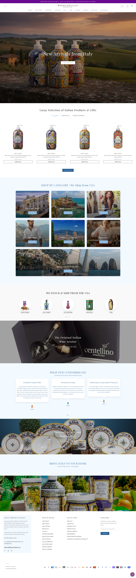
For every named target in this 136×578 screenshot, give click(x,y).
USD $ (5, 6)
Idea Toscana (46, 542)
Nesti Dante (45, 539)
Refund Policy (71, 544)
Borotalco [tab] (65, 131)
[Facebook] (4, 566)
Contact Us (70, 539)
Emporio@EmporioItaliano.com (12, 563)
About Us (69, 537)
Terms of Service (72, 547)
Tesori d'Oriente (47, 562)
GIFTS (64, 10)
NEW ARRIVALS (104, 10)
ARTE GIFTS (94, 10)
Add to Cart (18, 177)
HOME (70, 10)
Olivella (44, 547)
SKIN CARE (57, 10)
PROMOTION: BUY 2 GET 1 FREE (68, 362)
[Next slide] (133, 322)
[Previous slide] (3, 322)
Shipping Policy (71, 542)
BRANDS (30, 10)
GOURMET (77, 10)
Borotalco (45, 544)
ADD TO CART (68, 70)
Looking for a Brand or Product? (77, 555)
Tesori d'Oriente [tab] (78, 131)
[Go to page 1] (66, 332)
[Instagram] (11, 566)
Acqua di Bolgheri (47, 552)
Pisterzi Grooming (47, 550)
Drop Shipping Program (74, 552)
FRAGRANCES (48, 10)
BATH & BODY (38, 10)
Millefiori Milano (47, 560)
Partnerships (71, 550)
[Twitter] (8, 566)
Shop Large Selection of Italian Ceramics (68, 457)
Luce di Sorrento (47, 557)
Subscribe (105, 549)
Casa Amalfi (45, 537)
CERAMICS (85, 10)
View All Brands (47, 565)
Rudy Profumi (46, 555)
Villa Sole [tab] (55, 131)
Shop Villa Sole (68, 186)
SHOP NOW (68, 515)
